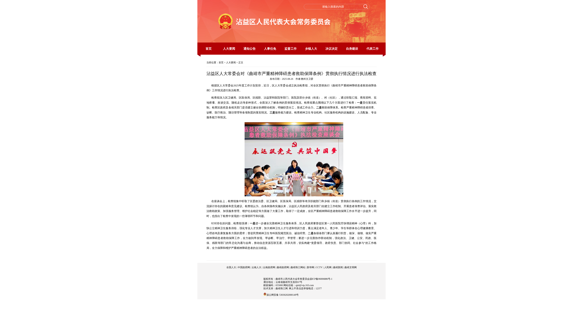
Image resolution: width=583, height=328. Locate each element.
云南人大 (256, 267)
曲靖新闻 (338, 267)
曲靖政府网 (283, 267)
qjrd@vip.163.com (305, 285)
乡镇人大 (311, 48)
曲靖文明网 (350, 267)
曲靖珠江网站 (298, 267)
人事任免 (270, 48)
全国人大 (231, 267)
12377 (319, 288)
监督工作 (291, 48)
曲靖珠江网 (282, 288)
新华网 (310, 267)
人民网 (327, 267)
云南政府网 (269, 267)
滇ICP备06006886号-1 (321, 279)
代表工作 (373, 48)
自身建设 (352, 48)
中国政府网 (244, 267)
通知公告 (250, 48)
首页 (209, 48)
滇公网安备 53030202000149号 (282, 295)
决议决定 (332, 48)
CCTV (319, 267)
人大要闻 (229, 48)
